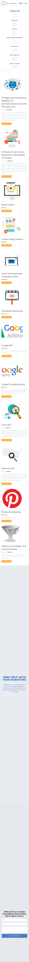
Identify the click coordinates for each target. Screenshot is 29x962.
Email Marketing (14, 55)
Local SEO (6, 425)
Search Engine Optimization (14, 37)
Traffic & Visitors (14, 63)
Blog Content (7, 205)
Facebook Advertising (12, 311)
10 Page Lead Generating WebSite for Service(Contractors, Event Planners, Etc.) (14, 102)
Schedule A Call (6, 123)
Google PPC (7, 345)
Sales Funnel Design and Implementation (13, 547)
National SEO (7, 468)
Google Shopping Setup (13, 384)
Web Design (14, 20)
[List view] (16, 67)
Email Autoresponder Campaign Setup (12, 275)
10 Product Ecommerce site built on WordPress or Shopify (13, 155)
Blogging (14, 29)
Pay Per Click (14, 46)
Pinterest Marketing (11, 512)
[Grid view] (13, 67)
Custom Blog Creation (12, 239)
